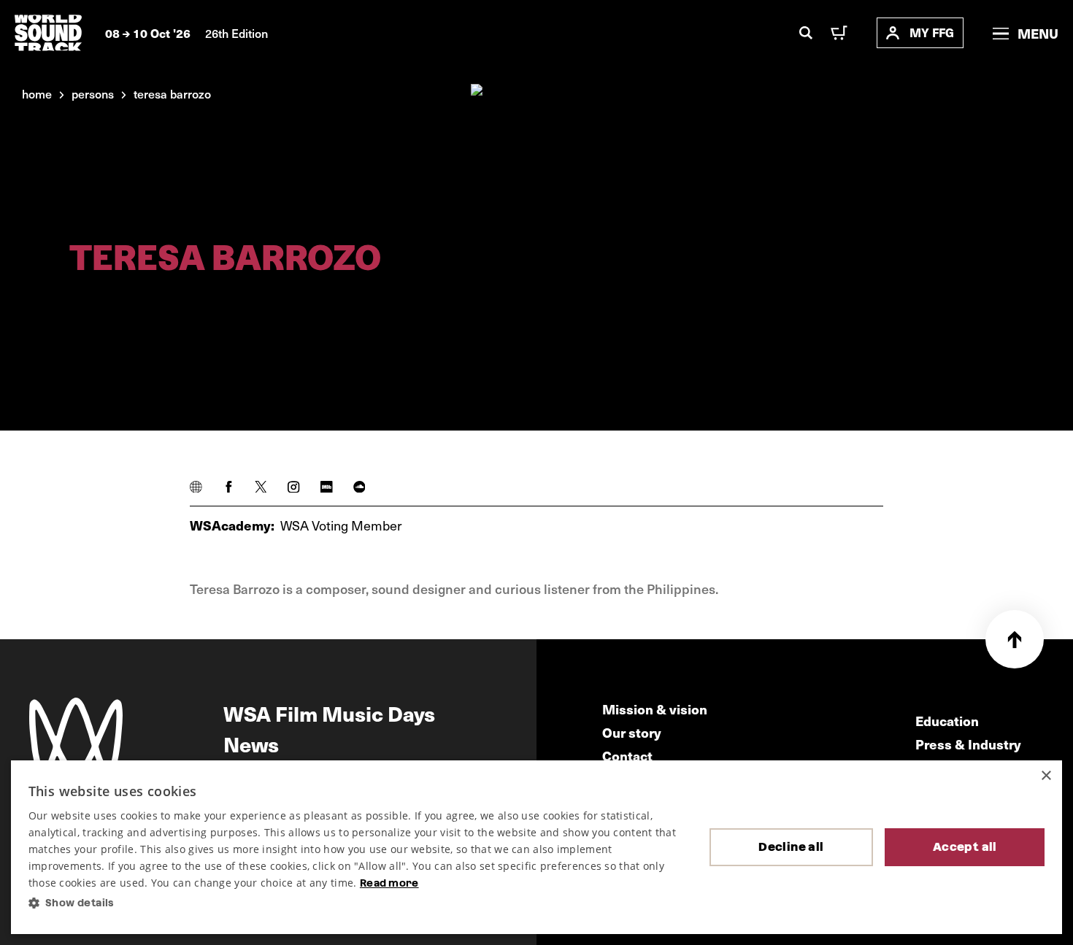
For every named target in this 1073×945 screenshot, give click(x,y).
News (251, 743)
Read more (389, 883)
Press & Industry (968, 744)
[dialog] (537, 847)
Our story (631, 732)
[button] (357, 903)
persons (93, 93)
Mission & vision (654, 709)
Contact (627, 756)
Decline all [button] (790, 847)
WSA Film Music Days (329, 713)
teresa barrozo (172, 93)
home (37, 93)
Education (947, 720)
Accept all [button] (965, 847)
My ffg (931, 32)
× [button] (1045, 776)
